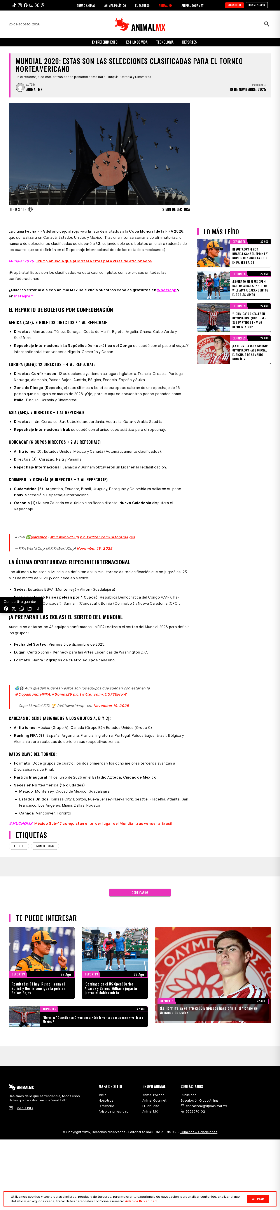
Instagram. (24, 296)
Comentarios (140, 882)
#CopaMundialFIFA (32, 683)
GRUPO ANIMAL (86, 5)
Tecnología (164, 42)
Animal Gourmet (154, 1090)
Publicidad (188, 1084)
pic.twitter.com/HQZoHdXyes (107, 531)
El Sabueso (150, 1095)
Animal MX (150, 1101)
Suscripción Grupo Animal (200, 1090)
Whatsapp (166, 290)
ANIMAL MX (165, 5)
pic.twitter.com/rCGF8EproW (100, 683)
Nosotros (106, 1090)
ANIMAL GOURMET (193, 5)
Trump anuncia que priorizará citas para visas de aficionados (94, 261)
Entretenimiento (104, 42)
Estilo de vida (136, 42)
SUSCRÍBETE (234, 5)
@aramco (38, 531)
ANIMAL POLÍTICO (115, 5)
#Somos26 (61, 683)
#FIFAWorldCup (64, 531)
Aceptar (258, 1198)
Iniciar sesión (256, 5)
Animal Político (153, 1084)
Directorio (106, 1095)
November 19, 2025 (94, 543)
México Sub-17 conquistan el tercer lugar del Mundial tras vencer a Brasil (103, 813)
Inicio (103, 1084)
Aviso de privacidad (113, 1101)
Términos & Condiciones (198, 1121)
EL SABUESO (142, 5)
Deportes (189, 42)
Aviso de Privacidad (141, 1201)
